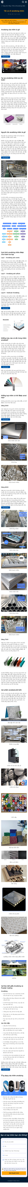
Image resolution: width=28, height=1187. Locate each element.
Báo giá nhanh (5, 56)
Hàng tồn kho (21, 20)
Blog (10, 6)
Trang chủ (5, 6)
